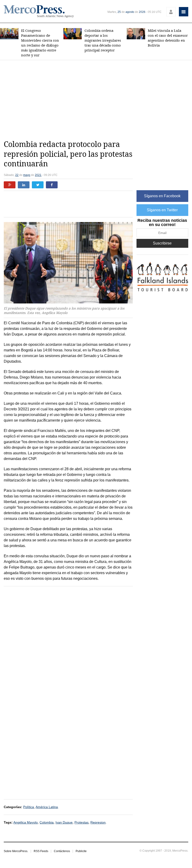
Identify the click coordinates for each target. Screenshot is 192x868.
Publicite (81, 851)
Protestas (81, 822)
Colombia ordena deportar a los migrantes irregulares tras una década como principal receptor (103, 40)
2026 (142, 12)
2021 (38, 175)
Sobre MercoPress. (16, 851)
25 (119, 12)
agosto (130, 12)
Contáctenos (62, 851)
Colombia (47, 822)
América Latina (47, 807)
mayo (26, 175)
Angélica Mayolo (25, 822)
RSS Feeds (41, 851)
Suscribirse (162, 243)
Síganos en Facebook (162, 196)
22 (16, 175)
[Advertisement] (98, 100)
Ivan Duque (64, 822)
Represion (98, 822)
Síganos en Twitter (162, 210)
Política (28, 807)
